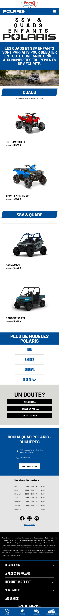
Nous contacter (29, 466)
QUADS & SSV (12, 565)
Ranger (29, 359)
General (29, 369)
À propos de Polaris (17, 573)
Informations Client (18, 582)
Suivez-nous (12, 590)
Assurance (12, 598)
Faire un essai (29, 401)
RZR (29, 349)
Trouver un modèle (29, 408)
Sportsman (29, 380)
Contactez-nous (29, 415)
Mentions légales (29, 525)
